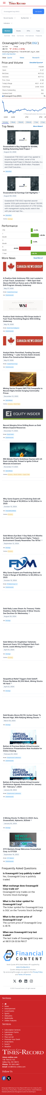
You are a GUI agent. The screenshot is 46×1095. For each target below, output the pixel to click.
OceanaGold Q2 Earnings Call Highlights (21, 193)
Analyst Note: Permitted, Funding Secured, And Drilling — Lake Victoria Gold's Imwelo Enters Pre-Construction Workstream (21, 354)
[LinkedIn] (25, 981)
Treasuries (39, 36)
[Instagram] (31, 981)
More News (37, 126)
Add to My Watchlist (8, 54)
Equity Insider (10, 434)
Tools (38, 31)
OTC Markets (10, 858)
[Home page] (23, 1051)
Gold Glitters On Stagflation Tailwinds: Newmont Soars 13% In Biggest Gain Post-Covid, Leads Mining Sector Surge (21, 644)
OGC (35, 43)
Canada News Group (12, 292)
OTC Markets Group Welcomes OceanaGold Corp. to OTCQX (22, 850)
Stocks (18, 31)
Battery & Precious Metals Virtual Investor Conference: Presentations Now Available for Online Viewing (22, 748)
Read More (38, 258)
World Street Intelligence (13, 328)
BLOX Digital (32, 1091)
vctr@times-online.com (16, 1067)
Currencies (20, 36)
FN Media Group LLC (12, 584)
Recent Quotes (8, 18)
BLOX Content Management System (17, 1091)
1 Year (36, 122)
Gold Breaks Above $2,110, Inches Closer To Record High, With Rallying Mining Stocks (22, 716)
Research (35, 57)
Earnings (10, 219)
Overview (7, 36)
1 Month (20, 122)
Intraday (5, 122)
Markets (7, 31)
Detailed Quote (36, 62)
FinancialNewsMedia (11, 510)
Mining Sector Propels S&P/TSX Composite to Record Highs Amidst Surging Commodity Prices (22, 390)
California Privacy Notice (24, 1090)
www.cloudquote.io (23, 967)
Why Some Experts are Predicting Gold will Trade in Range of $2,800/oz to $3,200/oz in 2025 (22, 501)
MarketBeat (8, 171)
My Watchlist (25, 18)
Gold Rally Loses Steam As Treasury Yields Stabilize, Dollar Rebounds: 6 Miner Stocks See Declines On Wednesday (21, 610)
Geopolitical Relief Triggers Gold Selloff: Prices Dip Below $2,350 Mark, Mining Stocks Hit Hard (23, 681)
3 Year (43, 122)
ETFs (28, 31)
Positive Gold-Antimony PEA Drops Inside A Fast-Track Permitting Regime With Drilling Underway (22, 318)
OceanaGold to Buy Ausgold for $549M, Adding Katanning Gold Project (20, 147)
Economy (10, 404)
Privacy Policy (38, 972)
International (30, 36)
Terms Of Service (24, 974)
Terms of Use (5, 1090)
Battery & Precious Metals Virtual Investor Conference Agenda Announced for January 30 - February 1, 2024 (22, 784)
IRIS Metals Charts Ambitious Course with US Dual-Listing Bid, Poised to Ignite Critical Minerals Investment (22, 461)
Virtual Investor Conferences (14, 757)
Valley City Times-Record (17, 1088)
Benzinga (8, 547)
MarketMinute (9, 400)
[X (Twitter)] (14, 981)
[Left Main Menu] (4, 3)
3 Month (28, 122)
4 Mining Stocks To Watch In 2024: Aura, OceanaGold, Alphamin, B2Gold (20, 819)
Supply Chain (26, 474)
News (13, 36)
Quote (9, 57)
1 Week (13, 122)
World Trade (17, 404)
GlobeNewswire (9, 295)
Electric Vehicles (18, 474)
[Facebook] (20, 981)
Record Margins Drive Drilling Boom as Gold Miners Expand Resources (22, 426)
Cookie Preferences (37, 1090)
